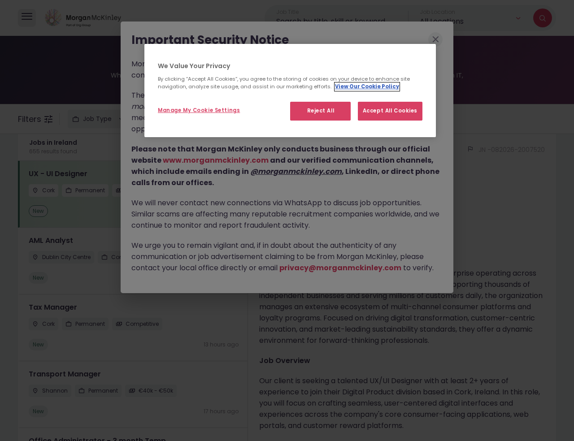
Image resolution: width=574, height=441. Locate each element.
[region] (290, 90)
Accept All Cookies (390, 110)
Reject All (321, 110)
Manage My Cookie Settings (199, 110)
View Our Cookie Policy (367, 86)
